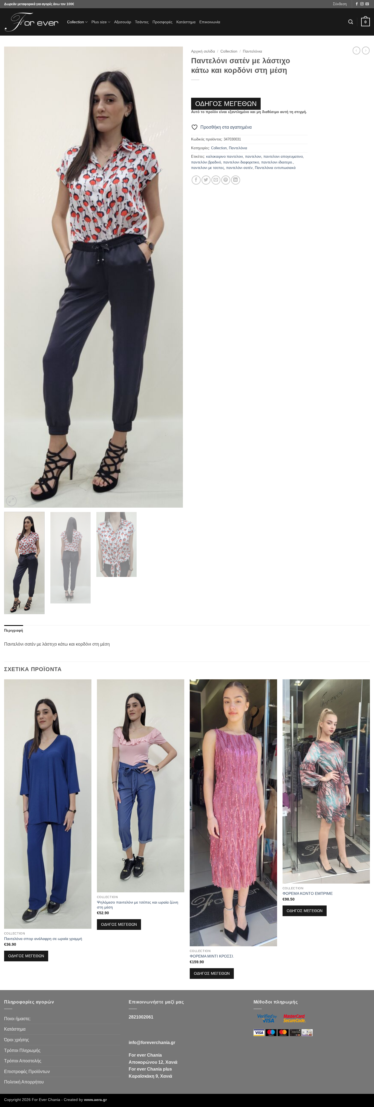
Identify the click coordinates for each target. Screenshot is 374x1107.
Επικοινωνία (209, 22)
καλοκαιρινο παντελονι (224, 156)
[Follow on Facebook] (356, 4)
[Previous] (14, 277)
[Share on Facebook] (196, 180)
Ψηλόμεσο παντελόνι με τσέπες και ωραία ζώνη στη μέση (137, 905)
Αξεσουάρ (122, 22)
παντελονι (253, 156)
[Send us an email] (367, 4)
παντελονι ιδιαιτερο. (277, 162)
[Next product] (356, 50)
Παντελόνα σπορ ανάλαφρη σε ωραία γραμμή (43, 938)
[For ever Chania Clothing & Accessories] (31, 22)
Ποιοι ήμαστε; (17, 1018)
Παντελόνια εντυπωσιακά (275, 168)
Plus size (99, 22)
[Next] (172, 277)
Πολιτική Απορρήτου (24, 1082)
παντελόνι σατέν (239, 168)
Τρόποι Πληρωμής (22, 1050)
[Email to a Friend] (215, 180)
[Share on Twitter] (206, 180)
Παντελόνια (252, 51)
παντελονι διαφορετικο (241, 162)
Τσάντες (142, 22)
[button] (340, 4)
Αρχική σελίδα (203, 51)
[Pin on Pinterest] (225, 180)
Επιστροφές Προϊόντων (27, 1071)
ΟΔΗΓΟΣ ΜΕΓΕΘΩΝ (226, 103)
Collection (75, 22)
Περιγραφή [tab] (13, 630)
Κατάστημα (185, 22)
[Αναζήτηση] (350, 22)
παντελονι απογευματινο (283, 156)
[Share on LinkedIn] (235, 180)
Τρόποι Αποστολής (22, 1061)
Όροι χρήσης (16, 1039)
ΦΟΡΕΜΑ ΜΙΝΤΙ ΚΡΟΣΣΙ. (212, 956)
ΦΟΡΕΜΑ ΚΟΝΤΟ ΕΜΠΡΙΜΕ (308, 893)
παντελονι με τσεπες (207, 168)
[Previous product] (366, 50)
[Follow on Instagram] (362, 4)
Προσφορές (162, 22)
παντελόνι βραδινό (206, 162)
